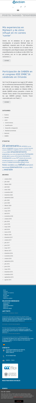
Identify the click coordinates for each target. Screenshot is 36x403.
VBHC (31, 167)
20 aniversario (10, 145)
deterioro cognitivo (13, 150)
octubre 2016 (7, 258)
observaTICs (6, 303)
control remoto (28, 148)
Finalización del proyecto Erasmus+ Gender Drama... (16, 316)
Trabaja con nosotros (8, 292)
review (16, 165)
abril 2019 (7, 213)
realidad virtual (24, 162)
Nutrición (6, 133)
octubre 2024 (7, 179)
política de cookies (18, 397)
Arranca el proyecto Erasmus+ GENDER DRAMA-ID (15, 337)
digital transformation (24, 150)
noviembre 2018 (8, 216)
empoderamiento (19, 152)
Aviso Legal (6, 295)
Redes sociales (8, 165)
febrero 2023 (7, 184)
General (6, 117)
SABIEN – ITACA (10, 360)
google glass (6, 156)
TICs (23, 167)
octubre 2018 (7, 218)
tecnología (6, 167)
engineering (5, 154)
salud (21, 164)
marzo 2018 (7, 232)
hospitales (12, 156)
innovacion (26, 156)
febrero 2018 (7, 234)
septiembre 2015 (8, 277)
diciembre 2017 (8, 237)
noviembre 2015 (8, 274)
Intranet (5, 294)
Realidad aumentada (10, 130)
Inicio (4, 290)
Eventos (6, 115)
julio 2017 (7, 242)
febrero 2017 (7, 250)
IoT (17, 158)
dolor (30, 150)
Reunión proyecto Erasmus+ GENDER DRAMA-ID (15, 327)
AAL (20, 146)
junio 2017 (7, 245)
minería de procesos (25, 158)
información (18, 156)
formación (29, 154)
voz (3, 170)
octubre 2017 (7, 240)
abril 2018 (7, 229)
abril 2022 (7, 187)
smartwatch (29, 165)
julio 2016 (7, 264)
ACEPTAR (19, 401)
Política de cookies (7, 298)
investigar (14, 158)
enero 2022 (7, 189)
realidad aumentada (14, 162)
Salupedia (5, 304)
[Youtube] (20, 6)
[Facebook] (12, 6)
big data (29, 146)
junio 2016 (7, 266)
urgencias (27, 167)
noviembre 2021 (8, 192)
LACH (5, 120)
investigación (6, 158)
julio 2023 (7, 181)
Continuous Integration (18, 148)
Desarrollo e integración (11, 128)
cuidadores (4, 150)
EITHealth (4, 152)
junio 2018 (7, 224)
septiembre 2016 (8, 261)
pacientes (10, 160)
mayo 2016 (7, 269)
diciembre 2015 (8, 271)
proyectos (23, 160)
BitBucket (4, 148)
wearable (8, 169)
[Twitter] (16, 6)
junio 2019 (7, 208)
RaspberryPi (5, 162)
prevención (15, 160)
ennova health (12, 154)
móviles (4, 160)
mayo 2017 (7, 248)
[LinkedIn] (23, 6)
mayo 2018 (7, 226)
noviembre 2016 (8, 256)
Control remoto (9, 122)
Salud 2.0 (5, 307)
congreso (10, 148)
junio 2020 (7, 203)
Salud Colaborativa (8, 305)
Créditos (5, 297)
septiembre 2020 (8, 197)
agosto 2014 (7, 279)
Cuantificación (9, 125)
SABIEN (6, 136)
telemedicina (16, 167)
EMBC (8, 152)
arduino (24, 146)
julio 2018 (7, 221)
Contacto (5, 291)
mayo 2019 (7, 211)
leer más (6, 60)
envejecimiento (20, 154)
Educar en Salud (7, 308)
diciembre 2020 (8, 195)
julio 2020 (7, 200)
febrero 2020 (7, 205)
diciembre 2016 (8, 253)
